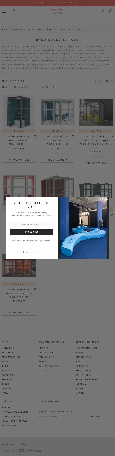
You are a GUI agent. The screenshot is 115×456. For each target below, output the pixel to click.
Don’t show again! (34, 252)
